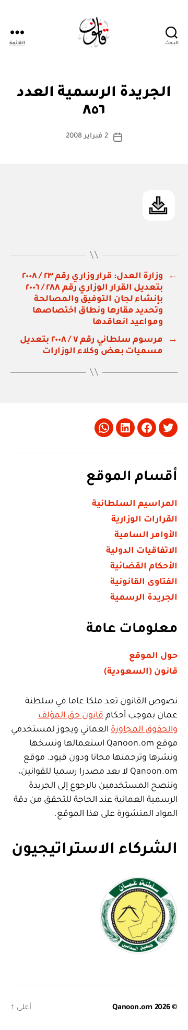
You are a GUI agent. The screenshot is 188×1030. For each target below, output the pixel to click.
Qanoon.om (132, 1008)
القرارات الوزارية (144, 520)
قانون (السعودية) (141, 672)
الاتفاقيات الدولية (142, 551)
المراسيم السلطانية (135, 504)
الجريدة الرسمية (144, 598)
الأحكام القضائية (144, 567)
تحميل (159, 205)
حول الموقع (153, 656)
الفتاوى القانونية (144, 582)
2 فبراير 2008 (87, 136)
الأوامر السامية (146, 535)
